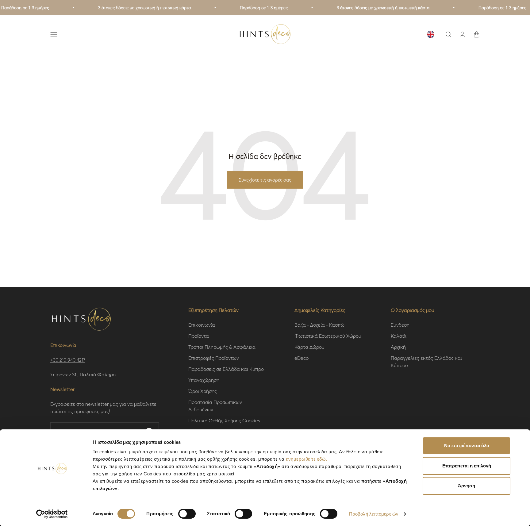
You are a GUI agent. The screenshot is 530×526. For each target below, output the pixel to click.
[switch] (187, 514)
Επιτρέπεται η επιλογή (466, 465)
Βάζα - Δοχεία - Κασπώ (319, 324)
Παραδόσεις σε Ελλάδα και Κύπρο (226, 369)
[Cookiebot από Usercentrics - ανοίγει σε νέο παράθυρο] (52, 514)
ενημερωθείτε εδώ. (306, 459)
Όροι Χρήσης (202, 391)
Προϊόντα (198, 335)
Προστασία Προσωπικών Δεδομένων (215, 406)
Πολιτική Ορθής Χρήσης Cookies (224, 420)
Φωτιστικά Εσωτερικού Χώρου (327, 335)
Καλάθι (398, 335)
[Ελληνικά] (430, 34)
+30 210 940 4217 (67, 360)
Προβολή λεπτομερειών (373, 513)
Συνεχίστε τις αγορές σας (265, 180)
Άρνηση (466, 485)
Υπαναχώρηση (203, 380)
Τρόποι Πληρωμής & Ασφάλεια (221, 347)
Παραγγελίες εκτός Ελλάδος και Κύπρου (426, 361)
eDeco (301, 358)
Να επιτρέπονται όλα (466, 445)
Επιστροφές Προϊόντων (213, 358)
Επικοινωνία (201, 324)
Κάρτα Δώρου (309, 347)
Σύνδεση (400, 324)
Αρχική (398, 347)
